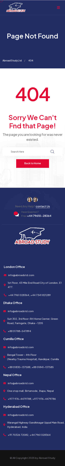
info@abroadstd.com (21, 275)
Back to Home (32, 163)
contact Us (43, 206)
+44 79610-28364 (36, 215)
